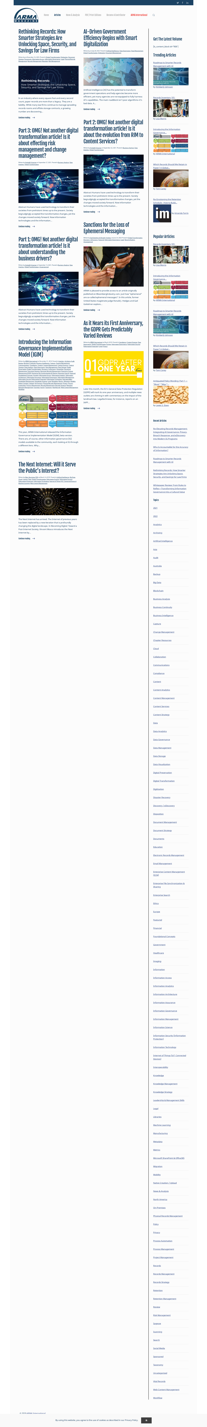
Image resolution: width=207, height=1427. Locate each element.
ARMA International (139, 15)
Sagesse (157, 1323)
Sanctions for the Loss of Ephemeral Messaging (106, 228)
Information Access (38, 59)
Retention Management (25, 387)
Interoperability (67, 379)
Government (159, 944)
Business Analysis (63, 162)
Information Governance (52, 59)
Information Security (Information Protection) (32, 379)
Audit (72, 361)
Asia (155, 549)
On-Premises (38, 383)
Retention (45, 61)
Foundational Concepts (25, 375)
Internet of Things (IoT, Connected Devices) (62, 481)
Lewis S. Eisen (162, 405)
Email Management (162, 863)
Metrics (60, 381)
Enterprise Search (63, 373)
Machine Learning (24, 483)
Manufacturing (160, 1133)
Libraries (157, 1116)
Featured (101, 240)
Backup (20, 363)
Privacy (65, 383)
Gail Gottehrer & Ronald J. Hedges (100, 238)
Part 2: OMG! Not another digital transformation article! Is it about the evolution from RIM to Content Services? (113, 132)
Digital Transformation (53, 57)
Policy (156, 1224)
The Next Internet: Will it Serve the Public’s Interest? (47, 467)
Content (40, 365)
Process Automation (162, 1240)
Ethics (156, 903)
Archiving (67, 361)
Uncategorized (44, 267)
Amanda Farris (181, 213)
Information (159, 969)
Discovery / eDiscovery (90, 240)
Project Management (163, 1257)
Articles (57, 15)
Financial (157, 928)
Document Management (113, 53)
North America (160, 1199)
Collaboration (159, 656)
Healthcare (158, 953)
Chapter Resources (162, 640)
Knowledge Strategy (41, 381)
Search (42, 387)
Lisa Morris (161, 118)
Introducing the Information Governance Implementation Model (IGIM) (45, 348)
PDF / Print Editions (93, 15)
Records (157, 1265)
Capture (52, 363)
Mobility (72, 381)
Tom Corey (161, 188)
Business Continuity (30, 363)
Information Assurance (34, 377)
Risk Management (54, 61)
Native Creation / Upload (26, 383)
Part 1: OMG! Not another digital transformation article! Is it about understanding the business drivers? (48, 249)
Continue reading (24, 117)
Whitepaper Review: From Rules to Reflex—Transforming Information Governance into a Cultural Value (169, 488)
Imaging (35, 375)
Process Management (33, 385)
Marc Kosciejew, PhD (31, 477)
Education (158, 847)
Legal (62, 59)
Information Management (66, 377)
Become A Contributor (115, 15)
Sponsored (158, 1356)
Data (29, 479)
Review (156, 1307)
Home (46, 15)
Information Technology (54, 379)
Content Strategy (132, 342)
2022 (155, 516)
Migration (67, 381)
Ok (146, 1420)
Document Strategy (34, 371)
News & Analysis (73, 15)
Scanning (37, 387)
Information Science (53, 479)
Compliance (33, 365)
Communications (23, 365)
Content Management (50, 365)
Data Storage (62, 367)
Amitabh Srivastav (30, 162)
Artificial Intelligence (112, 51)
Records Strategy (60, 385)
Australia (157, 566)
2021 (155, 508)
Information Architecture (165, 994)
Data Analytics (28, 367)
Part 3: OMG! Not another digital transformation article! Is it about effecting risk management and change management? (48, 143)
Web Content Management (69, 387)
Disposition (60, 369)
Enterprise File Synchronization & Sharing (44, 373)
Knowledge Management (26, 381)
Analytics (61, 361)
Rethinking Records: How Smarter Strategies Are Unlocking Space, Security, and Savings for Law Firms (47, 41)
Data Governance (125, 51)
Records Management (34, 61)
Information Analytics (58, 375)
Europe (108, 344)
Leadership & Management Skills (168, 1100)
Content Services (63, 365)
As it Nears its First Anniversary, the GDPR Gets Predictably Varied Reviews (113, 329)
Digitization (64, 57)
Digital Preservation (162, 772)
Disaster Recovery (161, 797)
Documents (28, 59)
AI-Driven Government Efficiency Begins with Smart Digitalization (110, 38)
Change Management (63, 363)
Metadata (55, 381)
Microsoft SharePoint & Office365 (168, 1158)
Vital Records (56, 387)
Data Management (137, 51)
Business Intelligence (43, 363)
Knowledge (158, 1075)
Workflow (21, 389)
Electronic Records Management (50, 371)
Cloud (20, 479)
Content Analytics (161, 689)
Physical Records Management (52, 383)
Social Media (159, 1348)
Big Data (72, 477)
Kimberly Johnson (164, 87)
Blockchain (158, 590)
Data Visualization (161, 764)
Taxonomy (48, 387)
